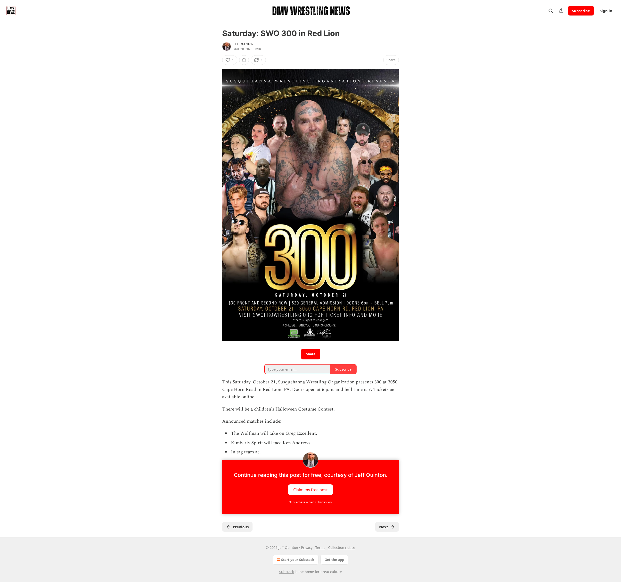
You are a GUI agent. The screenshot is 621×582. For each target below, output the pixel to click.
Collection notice (341, 547)
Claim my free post (310, 489)
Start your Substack (297, 559)
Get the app (334, 559)
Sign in (606, 10)
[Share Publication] (561, 11)
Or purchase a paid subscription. (310, 502)
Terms (320, 547)
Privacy (306, 547)
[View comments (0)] (244, 60)
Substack (286, 571)
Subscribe (581, 10)
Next (383, 526)
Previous (241, 526)
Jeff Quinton (243, 44)
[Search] (551, 11)
